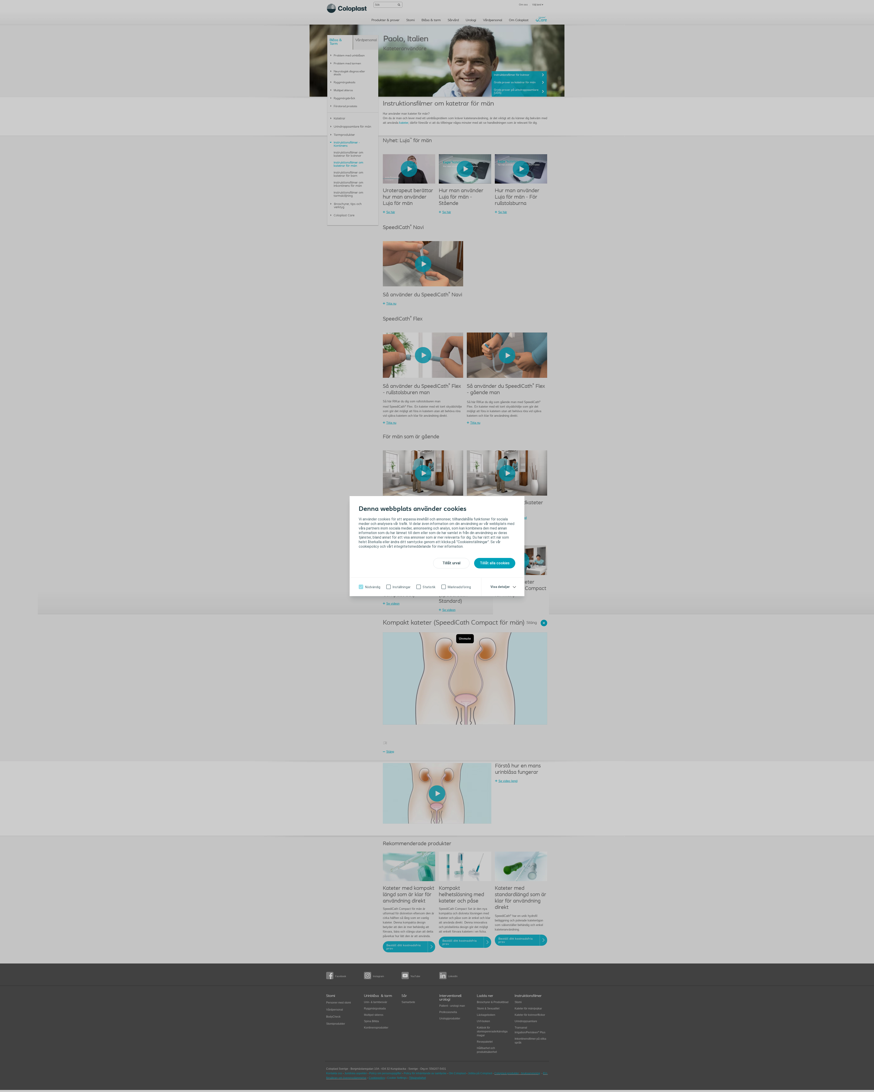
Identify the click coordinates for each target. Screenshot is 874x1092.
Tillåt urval (451, 563)
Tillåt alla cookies (495, 563)
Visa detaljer (500, 587)
